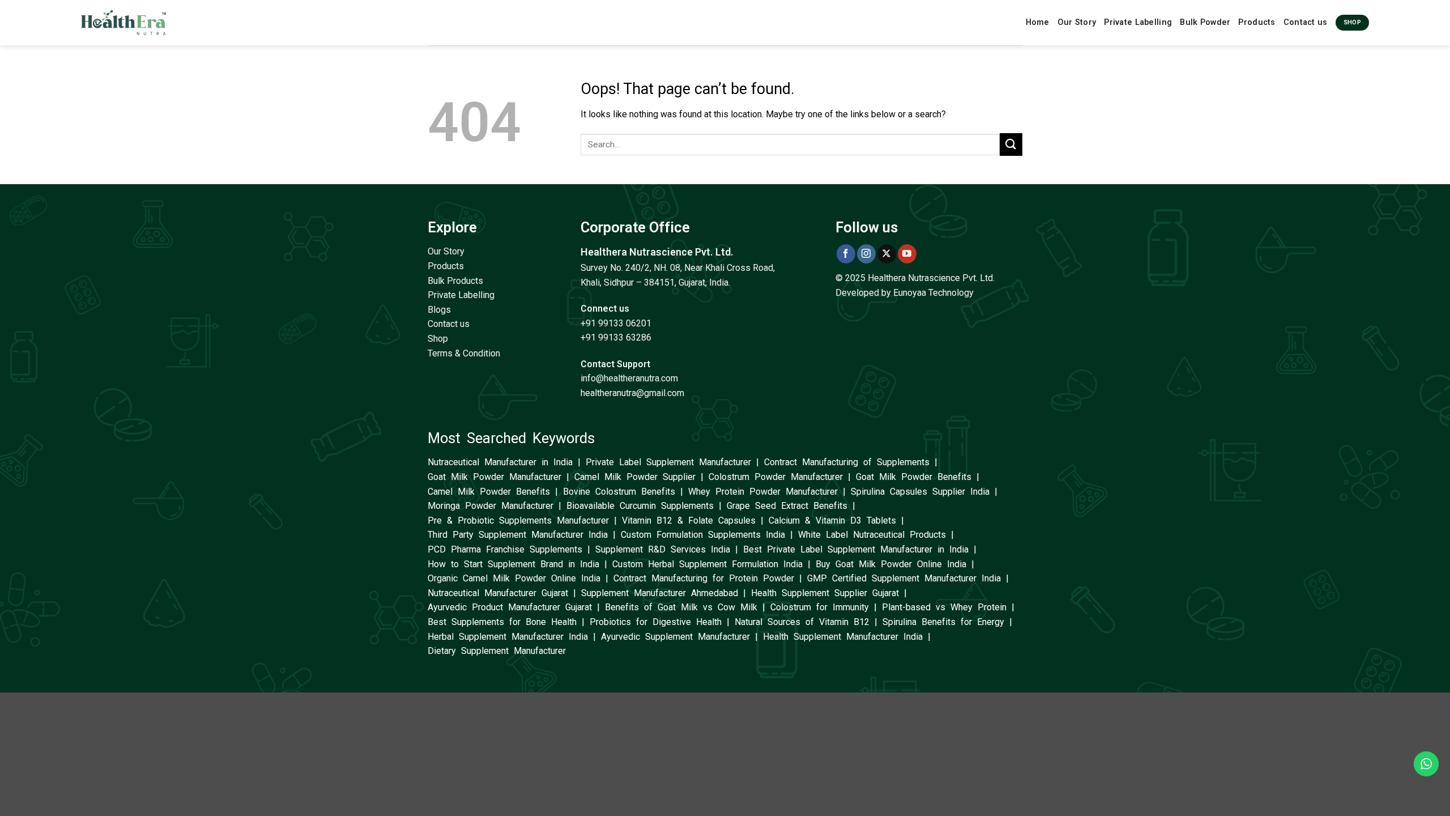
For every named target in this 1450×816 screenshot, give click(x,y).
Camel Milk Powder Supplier (635, 476)
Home (1038, 22)
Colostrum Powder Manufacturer (776, 476)
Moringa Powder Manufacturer (490, 505)
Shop (438, 338)
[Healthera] (123, 22)
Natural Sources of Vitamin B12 (802, 622)
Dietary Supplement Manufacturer (497, 650)
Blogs (439, 309)
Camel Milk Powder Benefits (489, 491)
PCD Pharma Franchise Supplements (505, 549)
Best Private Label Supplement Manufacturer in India (856, 549)
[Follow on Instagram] (866, 254)
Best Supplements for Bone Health (502, 622)
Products (1256, 22)
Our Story (1077, 22)
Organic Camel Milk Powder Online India (514, 578)
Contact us (1305, 22)
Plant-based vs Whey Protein (944, 607)
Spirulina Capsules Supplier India (920, 491)
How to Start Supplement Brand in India (513, 564)
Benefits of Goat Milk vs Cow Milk (681, 607)
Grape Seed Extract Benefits (787, 505)
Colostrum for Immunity (819, 607)
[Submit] (1011, 144)
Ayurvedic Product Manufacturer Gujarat (510, 607)
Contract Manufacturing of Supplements (846, 462)
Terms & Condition (464, 353)
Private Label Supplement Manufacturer (668, 462)
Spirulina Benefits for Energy (943, 622)
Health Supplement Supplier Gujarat (825, 593)
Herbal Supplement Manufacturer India (508, 636)
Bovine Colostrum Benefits (619, 491)
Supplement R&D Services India (662, 549)
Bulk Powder (1205, 22)
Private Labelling (1138, 22)
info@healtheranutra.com (629, 378)
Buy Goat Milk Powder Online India (891, 564)
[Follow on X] (886, 254)
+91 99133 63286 (616, 337)
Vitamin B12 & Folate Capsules (689, 520)
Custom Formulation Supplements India (703, 534)
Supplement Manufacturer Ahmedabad (659, 593)
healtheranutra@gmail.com (632, 393)
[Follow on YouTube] (907, 254)
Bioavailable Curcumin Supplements (640, 505)
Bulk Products (455, 280)
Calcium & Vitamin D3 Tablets (832, 520)
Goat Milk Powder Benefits (913, 476)
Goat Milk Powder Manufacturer (494, 476)
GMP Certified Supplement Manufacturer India (904, 578)
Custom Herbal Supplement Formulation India (707, 564)
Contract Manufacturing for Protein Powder (703, 578)
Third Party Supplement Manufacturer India (518, 534)
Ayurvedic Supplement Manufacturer (675, 636)
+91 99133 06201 (616, 323)
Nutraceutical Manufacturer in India (500, 462)
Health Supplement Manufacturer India (843, 636)
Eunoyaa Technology (933, 292)
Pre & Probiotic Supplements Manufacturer (518, 520)
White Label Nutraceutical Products (872, 534)
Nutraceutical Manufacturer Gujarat (498, 593)
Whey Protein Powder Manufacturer (763, 491)
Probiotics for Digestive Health (656, 622)
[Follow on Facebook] (846, 254)
